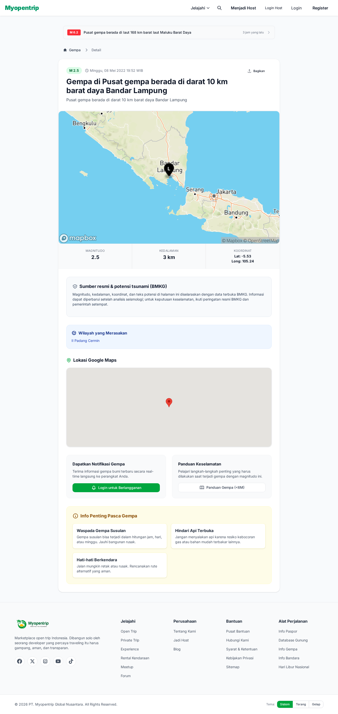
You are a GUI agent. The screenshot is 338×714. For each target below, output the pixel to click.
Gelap (316, 704)
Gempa (75, 50)
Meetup (127, 667)
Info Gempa (288, 649)
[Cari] (219, 7)
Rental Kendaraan (135, 658)
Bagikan (259, 71)
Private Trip (130, 640)
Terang (301, 704)
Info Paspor (288, 631)
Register (320, 7)
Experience (130, 649)
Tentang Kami (184, 631)
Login (296, 7)
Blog (177, 649)
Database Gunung (293, 640)
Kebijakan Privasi (239, 658)
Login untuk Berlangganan (119, 487)
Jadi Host (181, 640)
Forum (126, 676)
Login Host (273, 8)
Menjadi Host (243, 7)
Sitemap (233, 667)
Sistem (285, 704)
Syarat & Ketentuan (241, 649)
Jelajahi (198, 7)
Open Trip (129, 631)
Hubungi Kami (237, 640)
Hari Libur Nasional (294, 667)
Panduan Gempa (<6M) (225, 487)
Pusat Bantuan (238, 631)
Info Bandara (289, 658)
